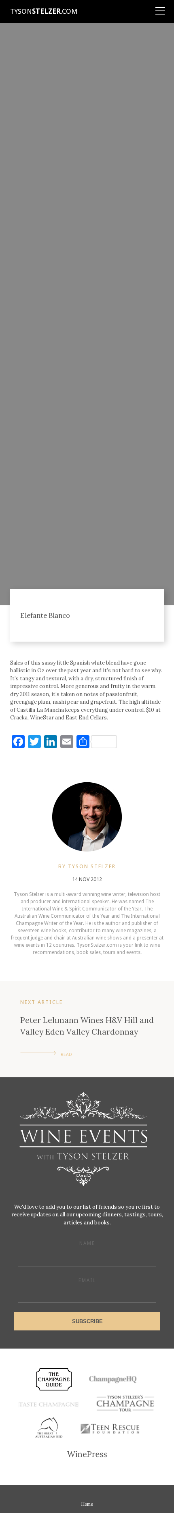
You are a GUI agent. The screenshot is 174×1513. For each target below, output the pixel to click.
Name (87, 1243)
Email (87, 1280)
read (66, 1054)
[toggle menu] (160, 8)
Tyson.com (43, 11)
